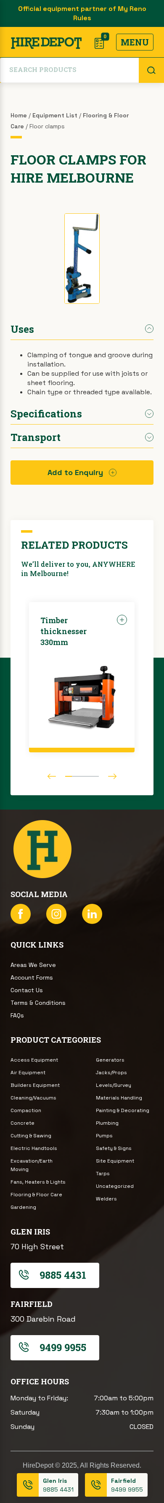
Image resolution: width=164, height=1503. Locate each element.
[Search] (151, 70)
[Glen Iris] (27, 1485)
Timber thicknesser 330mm (63, 631)
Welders (106, 1198)
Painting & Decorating (122, 1110)
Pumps (104, 1135)
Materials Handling (119, 1097)
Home (19, 115)
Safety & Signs (114, 1148)
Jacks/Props (111, 1072)
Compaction (26, 1110)
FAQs (17, 1015)
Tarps (103, 1173)
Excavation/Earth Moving (32, 1165)
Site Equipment (115, 1161)
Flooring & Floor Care (36, 1194)
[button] (52, 776)
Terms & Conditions (38, 1002)
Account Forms (32, 977)
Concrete (22, 1123)
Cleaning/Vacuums (33, 1097)
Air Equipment (28, 1072)
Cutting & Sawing (31, 1135)
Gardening (23, 1207)
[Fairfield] (96, 1485)
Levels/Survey (113, 1085)
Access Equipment (34, 1060)
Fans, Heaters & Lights (38, 1182)
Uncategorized (115, 1186)
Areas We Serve (33, 965)
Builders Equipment (35, 1085)
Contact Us (27, 990)
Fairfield (123, 1480)
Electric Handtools (34, 1148)
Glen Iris (55, 1480)
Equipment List (54, 115)
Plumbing (107, 1123)
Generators (110, 1060)
